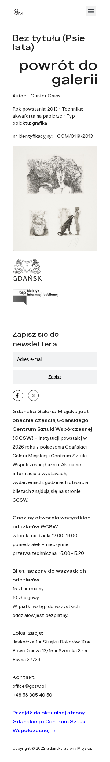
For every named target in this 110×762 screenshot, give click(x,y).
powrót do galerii (58, 72)
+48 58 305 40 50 (32, 695)
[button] (91, 11)
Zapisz (55, 376)
